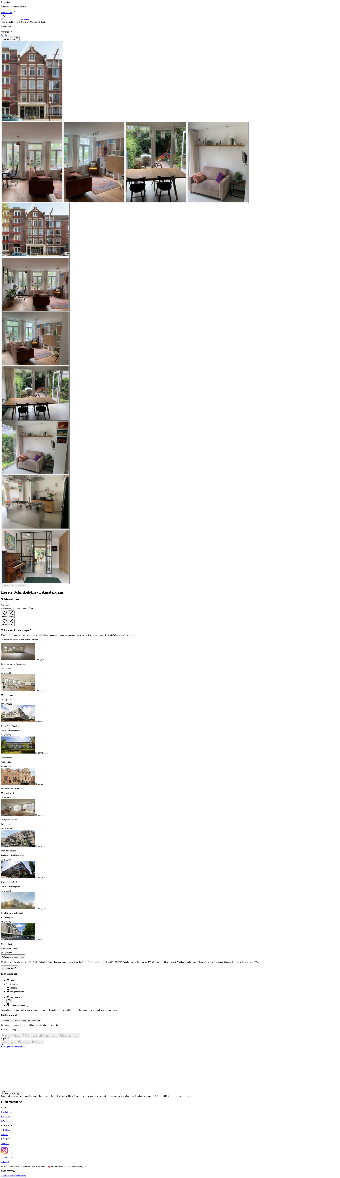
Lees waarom (6, 12)
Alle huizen (34, 22)
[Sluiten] (3, 16)
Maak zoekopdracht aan (14, 957)
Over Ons (24, 22)
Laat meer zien (8, 968)
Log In (4, 35)
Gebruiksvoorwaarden (10, 1176)
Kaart (43, 22)
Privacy (23, 1176)
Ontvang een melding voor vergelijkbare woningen (21, 1021)
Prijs (16, 22)
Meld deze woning (12, 1094)
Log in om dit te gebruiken (15, 1047)
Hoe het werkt (7, 22)
